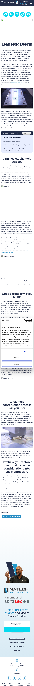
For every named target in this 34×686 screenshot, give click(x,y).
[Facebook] (5, 14)
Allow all (17, 358)
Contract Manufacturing (17, 642)
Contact (17, 650)
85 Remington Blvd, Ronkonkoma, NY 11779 (17, 665)
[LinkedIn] (11, 14)
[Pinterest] (23, 14)
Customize (15, 364)
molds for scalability (17, 82)
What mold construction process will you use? (17, 145)
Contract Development (17, 639)
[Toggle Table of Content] (26, 133)
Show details (24, 352)
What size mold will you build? (12, 141)
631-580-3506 (17, 673)
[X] (17, 14)
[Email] (28, 14)
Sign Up (17, 630)
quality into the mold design (18, 85)
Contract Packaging (17, 646)
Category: (4, 512)
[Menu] (31, 2)
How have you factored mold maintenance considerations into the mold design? (15, 149)
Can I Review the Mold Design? (12, 137)
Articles (5, 516)
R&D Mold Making (14, 516)
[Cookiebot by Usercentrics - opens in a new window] (24, 320)
